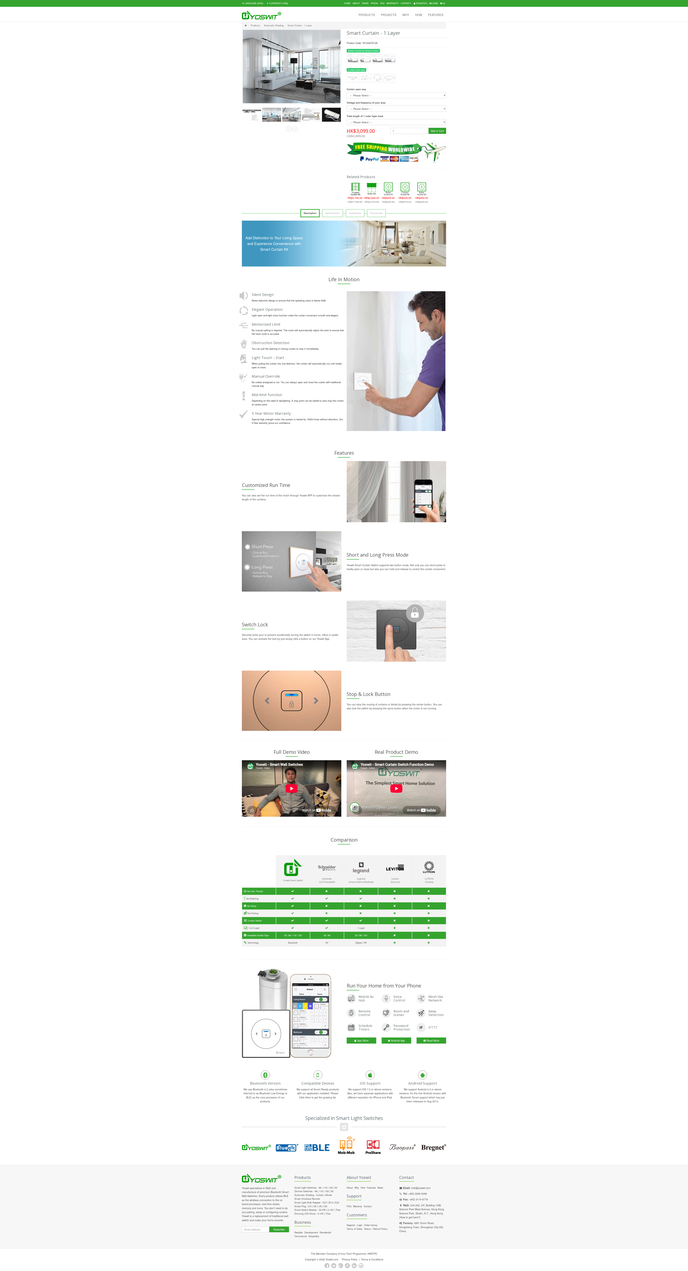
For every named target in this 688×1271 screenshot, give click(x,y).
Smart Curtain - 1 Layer (300, 25)
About (356, 3)
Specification (332, 213)
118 (325, 1187)
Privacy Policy (349, 1259)
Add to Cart (437, 131)
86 (320, 1187)
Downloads (376, 213)
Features (435, 15)
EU (309, 1206)
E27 (325, 1202)
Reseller (298, 1232)
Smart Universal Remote (307, 1198)
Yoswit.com (332, 1259)
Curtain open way (356, 89)
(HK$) (277, 3)
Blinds (329, 1195)
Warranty (392, 3)
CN (325, 1206)
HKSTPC (372, 1253)
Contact (406, 3)
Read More (433, 1040)
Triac (338, 1210)
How (418, 15)
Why (405, 15)
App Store (363, 1040)
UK (315, 1206)
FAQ (382, 3)
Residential (325, 1232)
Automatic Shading (274, 25)
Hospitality (313, 1236)
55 (336, 1187)
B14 (331, 1202)
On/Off (322, 1210)
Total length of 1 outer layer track (365, 116)
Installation (355, 213)
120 (331, 1187)
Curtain (320, 1195)
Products (367, 15)
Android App (398, 1040)
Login (434, 3)
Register (421, 3)
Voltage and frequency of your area (366, 102)
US (320, 1206)
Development (311, 1232)
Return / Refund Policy (376, 1228)
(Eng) (252, 3)
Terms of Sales (354, 1228)
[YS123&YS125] (252, 115)
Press (374, 3)
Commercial (300, 1236)
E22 (337, 1202)
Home (347, 3)
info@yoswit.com (421, 1188)
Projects (388, 15)
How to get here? (410, 1217)
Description (310, 213)
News (365, 3)
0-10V (331, 1210)
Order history (371, 1225)
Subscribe (279, 1229)
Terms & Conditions (372, 1259)
